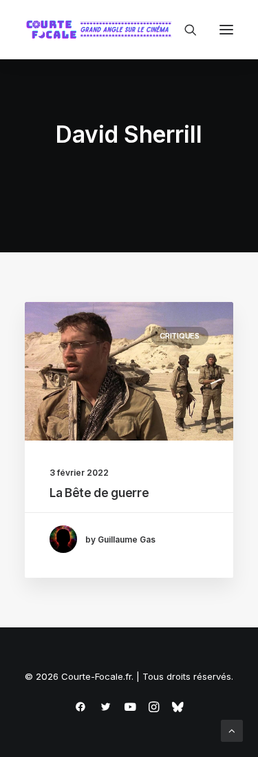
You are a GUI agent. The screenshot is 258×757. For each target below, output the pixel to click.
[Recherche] (184, 29)
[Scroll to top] (232, 729)
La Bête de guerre (99, 493)
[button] (226, 29)
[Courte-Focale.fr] (102, 30)
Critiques (180, 336)
